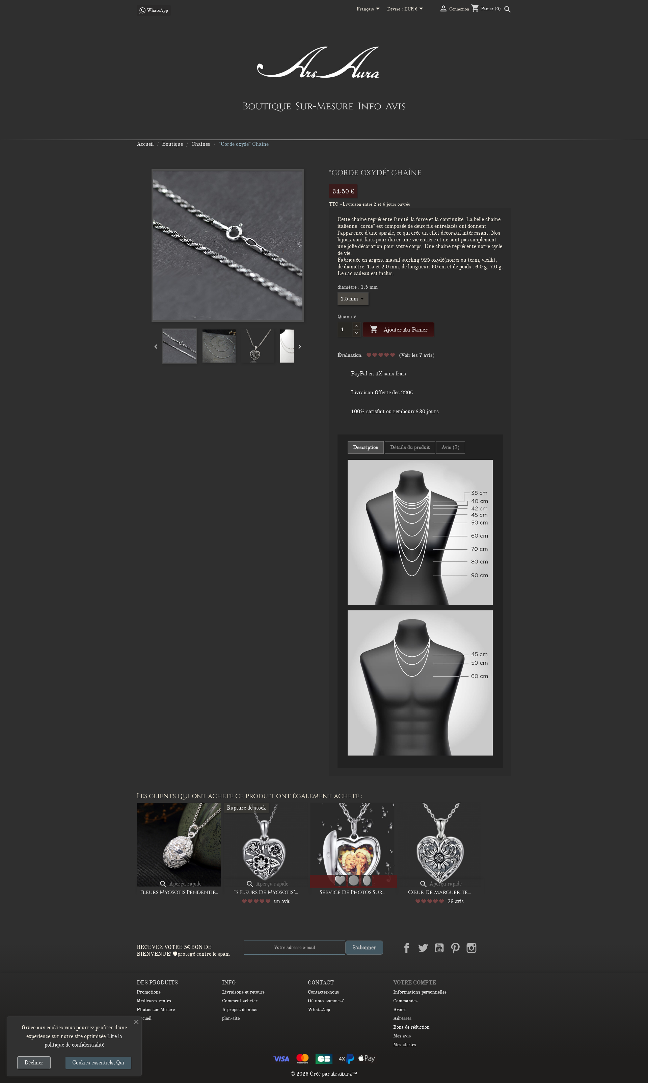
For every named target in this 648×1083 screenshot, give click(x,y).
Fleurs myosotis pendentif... (179, 892)
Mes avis (402, 1036)
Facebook (406, 948)
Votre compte (414, 982)
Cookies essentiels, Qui (98, 1062)
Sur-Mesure (324, 106)
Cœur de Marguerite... (439, 892)
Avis (395, 106)
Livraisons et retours (243, 992)
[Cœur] (340, 880)
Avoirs (399, 1009)
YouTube (439, 948)
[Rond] (353, 880)
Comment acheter (240, 1001)
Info (369, 106)
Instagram (471, 948)
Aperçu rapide (180, 883)
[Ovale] (366, 880)
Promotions (149, 992)
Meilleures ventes (154, 1001)
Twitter (423, 948)
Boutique (266, 106)
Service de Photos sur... (352, 892)
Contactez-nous (323, 992)
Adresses (402, 1018)
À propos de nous (239, 1009)
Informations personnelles (420, 992)
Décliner (34, 1062)
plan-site (231, 1018)
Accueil (144, 1018)
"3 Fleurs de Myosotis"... (266, 892)
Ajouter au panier (398, 329)
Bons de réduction (411, 1027)
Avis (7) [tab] (450, 447)
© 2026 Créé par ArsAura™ (324, 1074)
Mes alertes (404, 1045)
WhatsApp (319, 1009)
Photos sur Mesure (156, 1009)
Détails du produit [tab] (410, 447)
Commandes (405, 1001)
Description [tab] (365, 447)
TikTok (504, 948)
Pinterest (455, 948)
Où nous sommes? (326, 1001)
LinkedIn (487, 948)
